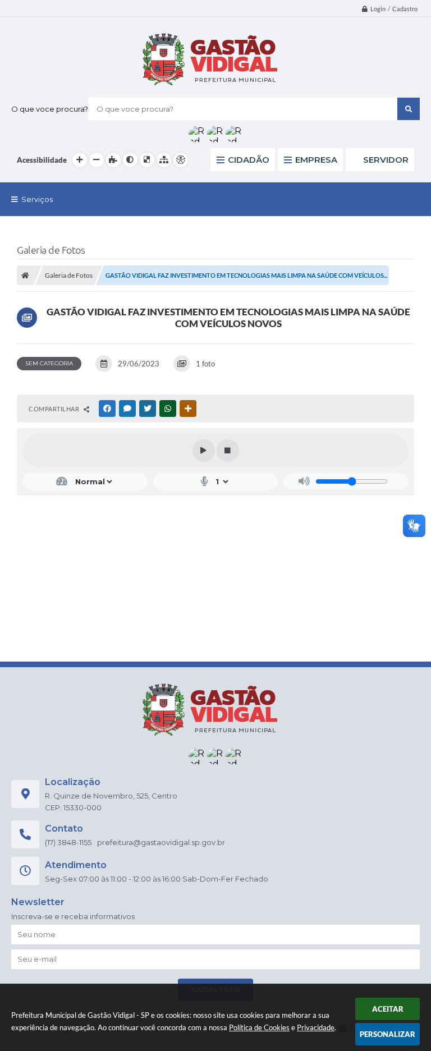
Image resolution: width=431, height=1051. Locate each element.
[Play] (203, 450)
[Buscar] (408, 109)
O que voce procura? (49, 108)
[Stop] (228, 450)
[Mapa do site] (164, 160)
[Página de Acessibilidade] (180, 160)
